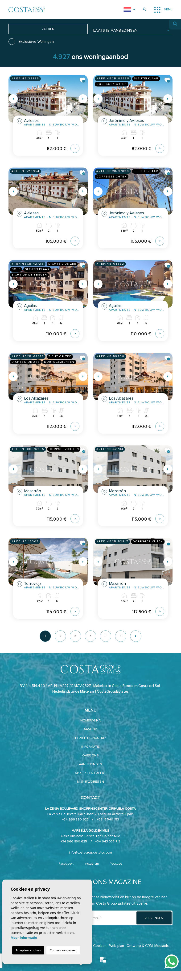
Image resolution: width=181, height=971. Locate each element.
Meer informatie (24, 937)
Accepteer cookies (28, 950)
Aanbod (90, 729)
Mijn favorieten (90, 782)
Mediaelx (161, 945)
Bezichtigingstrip (90, 738)
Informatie (90, 747)
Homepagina (90, 720)
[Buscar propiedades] (144, 9)
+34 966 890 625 (75, 819)
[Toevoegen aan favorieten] (82, 80)
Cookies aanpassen (63, 950)
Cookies (100, 945)
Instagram (92, 864)
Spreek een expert (90, 773)
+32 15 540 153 (108, 819)
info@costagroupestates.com (90, 852)
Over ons (90, 755)
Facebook (66, 864)
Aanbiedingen (90, 764)
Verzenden (153, 918)
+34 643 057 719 (107, 841)
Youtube (116, 864)
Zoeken (48, 29)
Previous (13, 99)
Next (83, 99)
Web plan (116, 945)
